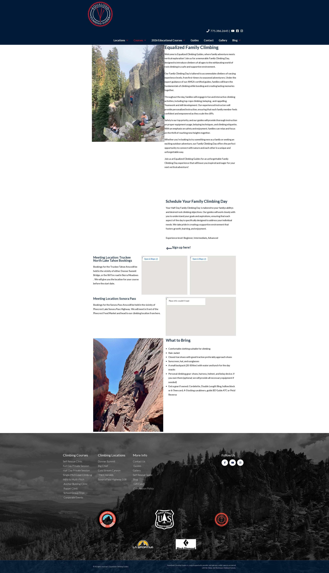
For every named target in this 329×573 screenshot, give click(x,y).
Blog (235, 40)
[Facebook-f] (225, 462)
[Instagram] (240, 462)
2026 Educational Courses (167, 40)
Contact (209, 40)
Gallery (223, 40)
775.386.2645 (220, 31)
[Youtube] (232, 462)
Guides (195, 40)
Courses (138, 40)
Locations (119, 40)
